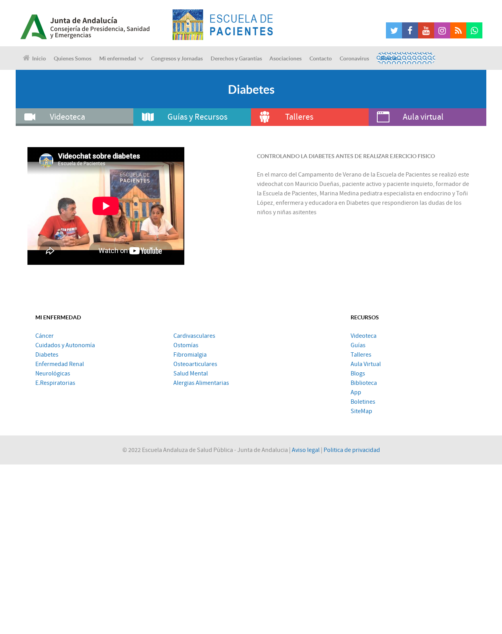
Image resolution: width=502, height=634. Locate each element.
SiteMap (361, 411)
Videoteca (363, 336)
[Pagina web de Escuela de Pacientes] (223, 24)
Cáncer (44, 336)
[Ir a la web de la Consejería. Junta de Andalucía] (94, 24)
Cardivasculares (194, 336)
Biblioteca (364, 383)
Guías (358, 345)
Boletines (363, 402)
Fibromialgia (190, 355)
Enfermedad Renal (59, 364)
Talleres (361, 355)
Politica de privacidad (352, 450)
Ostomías (185, 345)
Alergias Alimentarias (201, 383)
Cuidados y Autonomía (65, 345)
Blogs (358, 373)
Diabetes (46, 355)
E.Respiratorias (55, 383)
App (356, 392)
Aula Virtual (366, 364)
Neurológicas (52, 373)
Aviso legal (306, 450)
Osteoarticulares (195, 364)
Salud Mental (190, 373)
